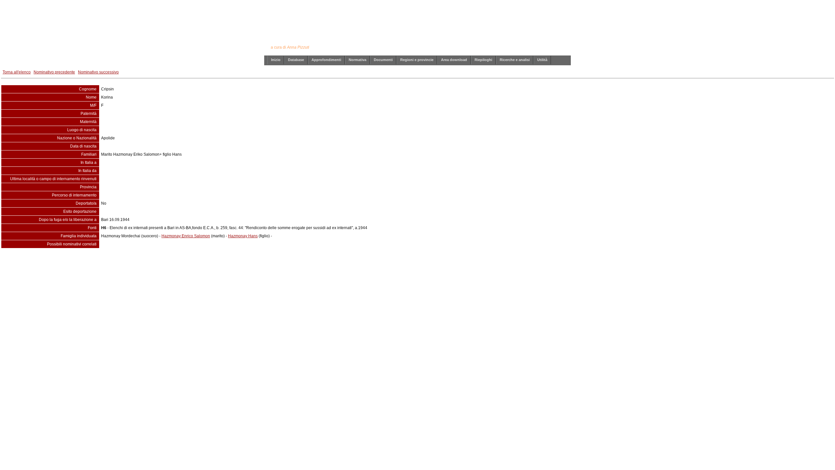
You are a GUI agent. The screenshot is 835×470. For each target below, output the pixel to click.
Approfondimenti (326, 60)
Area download (454, 60)
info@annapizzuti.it (430, 261)
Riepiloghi (483, 60)
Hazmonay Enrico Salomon (185, 236)
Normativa (357, 60)
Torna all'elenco (17, 72)
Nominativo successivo (98, 72)
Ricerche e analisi (515, 60)
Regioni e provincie (416, 60)
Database (296, 60)
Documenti (383, 60)
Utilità (542, 60)
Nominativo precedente (54, 72)
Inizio (276, 60)
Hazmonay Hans (243, 236)
